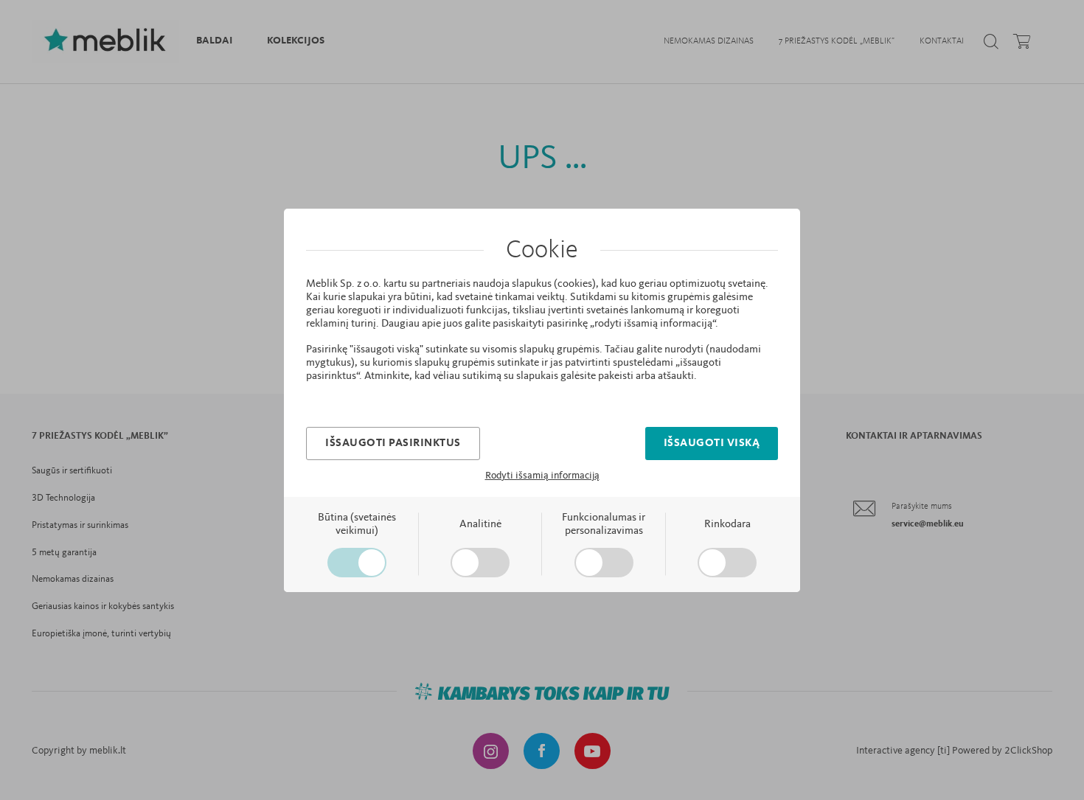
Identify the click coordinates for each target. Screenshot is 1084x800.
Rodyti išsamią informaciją (542, 475)
